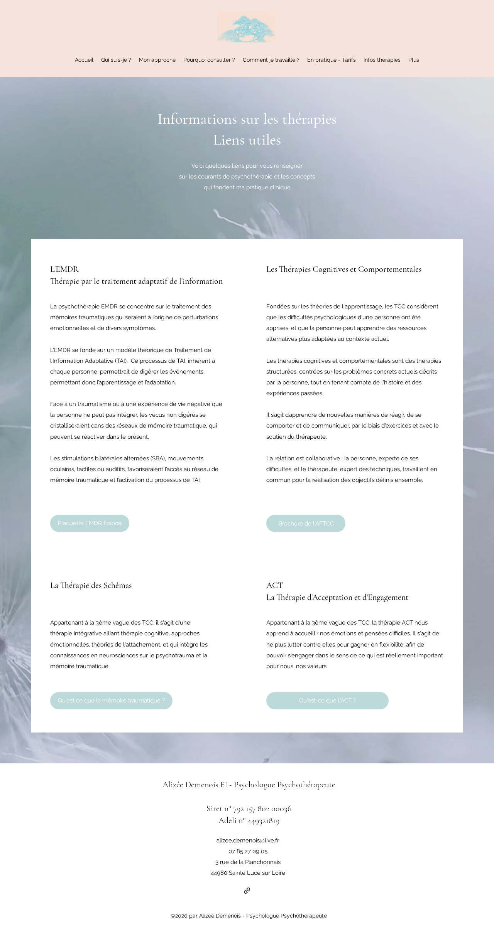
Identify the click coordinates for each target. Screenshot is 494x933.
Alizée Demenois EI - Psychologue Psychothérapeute (248, 785)
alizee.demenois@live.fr (248, 840)
